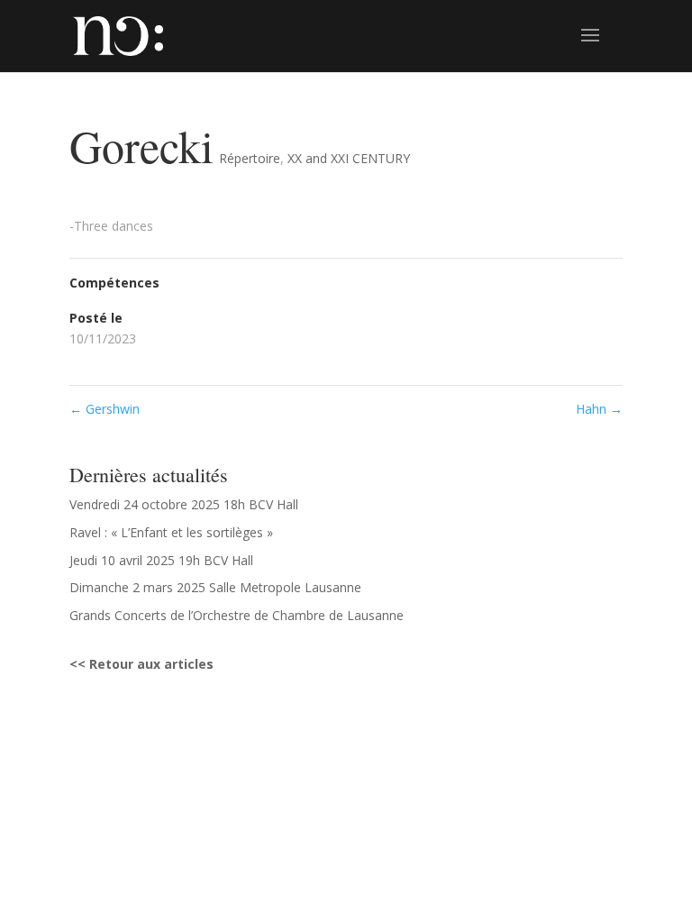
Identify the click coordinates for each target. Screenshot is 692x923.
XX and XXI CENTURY (348, 158)
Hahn (599, 408)
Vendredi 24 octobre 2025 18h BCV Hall (183, 504)
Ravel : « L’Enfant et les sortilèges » (171, 532)
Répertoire (249, 158)
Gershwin (104, 408)
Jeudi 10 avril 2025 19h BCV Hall (161, 560)
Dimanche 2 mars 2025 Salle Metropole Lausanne (215, 587)
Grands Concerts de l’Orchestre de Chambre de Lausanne (236, 615)
